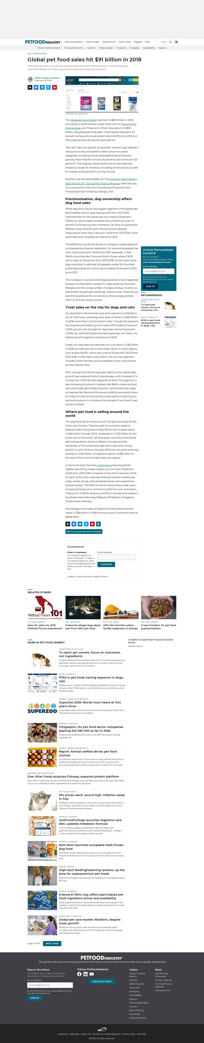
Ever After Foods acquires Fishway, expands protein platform (73, 776)
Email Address (105, 552)
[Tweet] (48, 87)
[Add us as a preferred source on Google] (98, 524)
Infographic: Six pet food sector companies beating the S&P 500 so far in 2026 (91, 728)
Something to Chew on (70, 916)
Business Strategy (68, 724)
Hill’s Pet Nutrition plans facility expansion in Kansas (120, 627)
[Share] (36, 87)
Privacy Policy (128, 1034)
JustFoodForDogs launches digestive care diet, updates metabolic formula (90, 821)
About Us (85, 1034)
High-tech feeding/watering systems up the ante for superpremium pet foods (92, 871)
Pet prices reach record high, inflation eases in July (92, 796)
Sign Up (150, 286)
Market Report (66, 867)
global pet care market (83, 120)
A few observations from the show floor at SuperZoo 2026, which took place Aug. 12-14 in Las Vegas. (92, 711)
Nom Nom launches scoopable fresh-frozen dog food (91, 846)
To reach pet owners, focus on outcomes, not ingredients (150, 307)
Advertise (74, 1034)
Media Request (113, 1034)
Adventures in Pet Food (71, 649)
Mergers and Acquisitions (41, 773)
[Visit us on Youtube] (91, 974)
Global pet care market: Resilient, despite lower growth (90, 921)
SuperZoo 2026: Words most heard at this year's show (90, 704)
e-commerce (104, 465)
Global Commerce (68, 891)
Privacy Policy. (163, 282)
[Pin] (54, 87)
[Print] (30, 87)
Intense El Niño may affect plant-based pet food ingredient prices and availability (91, 896)
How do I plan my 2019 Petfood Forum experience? (45, 627)
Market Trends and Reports (73, 699)
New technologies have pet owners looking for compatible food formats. (91, 879)
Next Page (52, 943)
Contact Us (98, 1034)
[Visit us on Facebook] (79, 974)
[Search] (170, 42)
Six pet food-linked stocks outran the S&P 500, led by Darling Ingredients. (89, 736)
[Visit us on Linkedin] (85, 974)
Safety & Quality (149, 317)
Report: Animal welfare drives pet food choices (88, 753)
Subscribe (63, 1034)
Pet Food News (73, 622)
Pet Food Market (37, 53)
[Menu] (176, 42)
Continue (106, 564)
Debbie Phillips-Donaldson (47, 78)
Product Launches (68, 817)
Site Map (142, 1034)
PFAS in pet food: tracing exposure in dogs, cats (150, 323)
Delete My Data (102, 981)
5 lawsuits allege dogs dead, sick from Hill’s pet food (83, 627)
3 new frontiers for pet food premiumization (158, 627)
